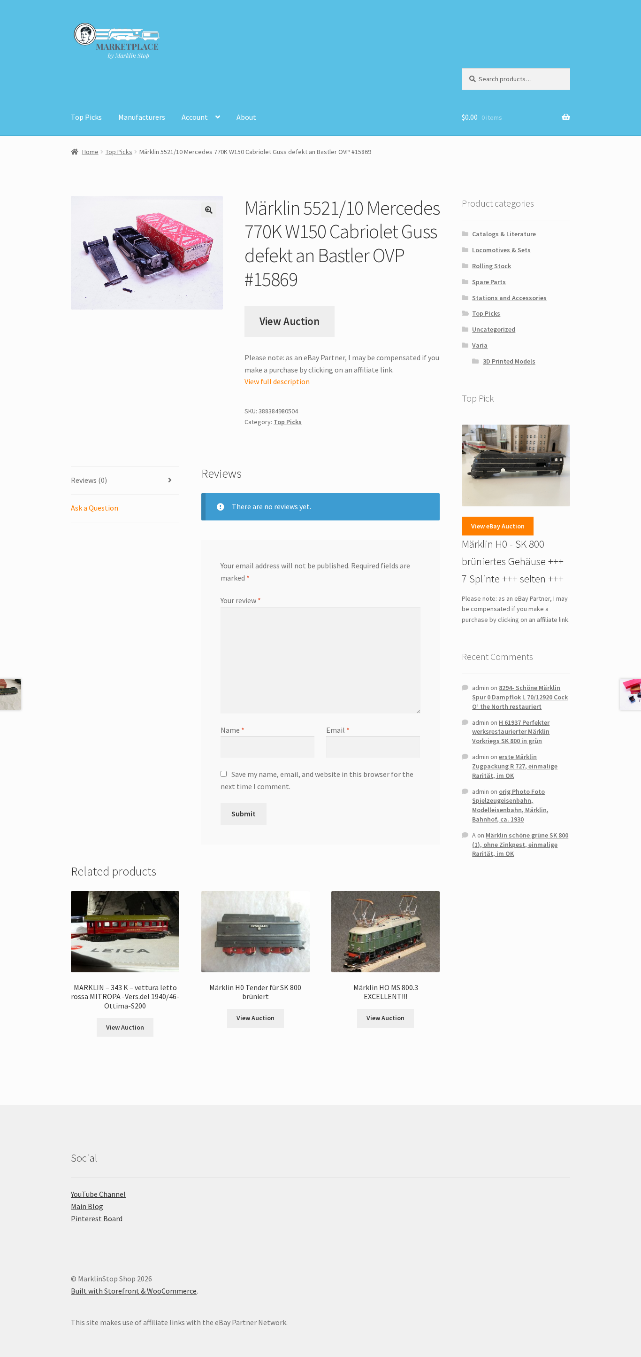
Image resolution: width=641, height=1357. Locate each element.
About (246, 117)
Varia (480, 345)
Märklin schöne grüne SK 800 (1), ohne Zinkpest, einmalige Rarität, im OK (520, 844)
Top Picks (86, 117)
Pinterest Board (96, 1218)
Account (195, 117)
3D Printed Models (509, 361)
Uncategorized (493, 329)
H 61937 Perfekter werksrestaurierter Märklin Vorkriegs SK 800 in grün (510, 731)
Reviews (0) (89, 480)
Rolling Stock (491, 266)
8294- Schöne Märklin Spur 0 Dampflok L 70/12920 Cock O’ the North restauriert (520, 697)
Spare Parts (489, 282)
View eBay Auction (498, 526)
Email (338, 730)
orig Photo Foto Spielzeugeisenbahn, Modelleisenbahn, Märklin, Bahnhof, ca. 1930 (510, 805)
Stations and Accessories (509, 298)
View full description (277, 381)
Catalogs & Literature (504, 234)
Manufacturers (141, 117)
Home (90, 151)
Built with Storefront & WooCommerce (134, 1290)
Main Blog (87, 1206)
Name (232, 730)
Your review (241, 600)
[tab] (125, 481)
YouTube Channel (98, 1194)
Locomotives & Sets (501, 250)
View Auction (289, 321)
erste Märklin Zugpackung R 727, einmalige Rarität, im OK (514, 766)
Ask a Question (94, 507)
